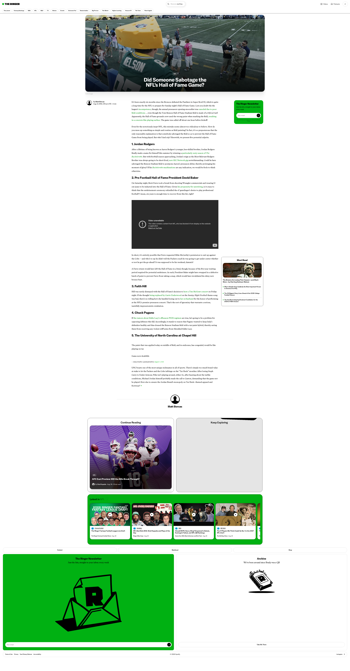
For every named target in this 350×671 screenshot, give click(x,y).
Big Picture (95, 10)
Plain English (148, 10)
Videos (325, 4)
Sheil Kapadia (101, 484)
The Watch (105, 10)
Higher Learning (116, 10)
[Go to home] (11, 4)
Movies (54, 10)
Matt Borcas (100, 102)
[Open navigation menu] (345, 4)
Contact (59, 550)
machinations (163, 167)
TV (48, 10)
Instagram (339, 654)
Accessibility (37, 654)
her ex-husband (186, 299)
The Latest (7, 10)
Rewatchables (84, 10)
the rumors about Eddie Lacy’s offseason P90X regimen (157, 318)
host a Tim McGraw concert (196, 291)
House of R (128, 10)
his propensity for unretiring (190, 186)
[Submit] (258, 115)
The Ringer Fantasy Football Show (101, 536)
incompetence (145, 109)
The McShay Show (222, 536)
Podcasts (337, 4)
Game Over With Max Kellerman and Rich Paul (188, 536)
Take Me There (261, 644)
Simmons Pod (72, 10)
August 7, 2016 (159, 362)
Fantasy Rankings (19, 10)
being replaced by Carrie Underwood (165, 295)
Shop (290, 550)
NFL (35, 10)
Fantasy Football (99, 528)
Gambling (139, 528)
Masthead (175, 550)
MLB (42, 10)
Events (62, 10)
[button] (175, 4)
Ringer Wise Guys (138, 536)
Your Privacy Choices (26, 654)
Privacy (16, 654)
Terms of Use (9, 654)
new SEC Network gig (178, 160)
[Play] (152, 514)
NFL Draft (223, 528)
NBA (29, 10)
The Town (138, 10)
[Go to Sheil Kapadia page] (93, 484)
